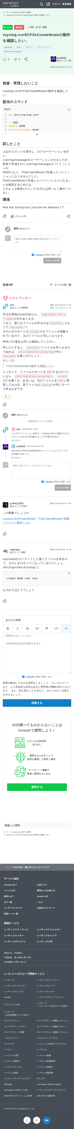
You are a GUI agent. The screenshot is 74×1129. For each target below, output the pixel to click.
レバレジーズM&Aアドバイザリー (52, 1044)
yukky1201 (17, 503)
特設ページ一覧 (11, 914)
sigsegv (15, 549)
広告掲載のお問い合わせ (15, 962)
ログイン (56, 4)
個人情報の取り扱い (23, 957)
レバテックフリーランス (16, 929)
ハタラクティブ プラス (47, 1038)
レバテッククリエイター (49, 929)
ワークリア (9, 1044)
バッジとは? (9, 890)
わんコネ (41, 1078)
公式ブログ (42, 885)
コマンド (29, 47)
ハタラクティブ (11, 1038)
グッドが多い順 (62, 284)
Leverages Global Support (49, 1084)
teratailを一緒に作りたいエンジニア (31, 867)
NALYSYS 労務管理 (46, 1096)
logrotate (8, 47)
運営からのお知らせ (46, 890)
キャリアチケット (12, 1021)
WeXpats (8, 1084)
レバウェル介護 (11, 1055)
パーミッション (43, 47)
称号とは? (9, 896)
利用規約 (18, 953)
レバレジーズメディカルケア (17, 1078)
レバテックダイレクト (15, 941)
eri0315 (61, 58)
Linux (19, 47)
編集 (60, 308)
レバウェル (42, 1049)
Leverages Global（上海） (16, 1090)
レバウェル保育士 (12, 1061)
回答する (37, 702)
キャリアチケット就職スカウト (51, 1026)
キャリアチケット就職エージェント (53, 1021)
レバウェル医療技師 (46, 1061)
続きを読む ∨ (16, 440)
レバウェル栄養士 (45, 1067)
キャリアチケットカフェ (15, 1026)
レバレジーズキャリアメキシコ (51, 1090)
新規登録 (66, 4)
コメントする (52, 260)
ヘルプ (40, 902)
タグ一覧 (8, 902)
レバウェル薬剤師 (45, 1073)
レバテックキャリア (47, 935)
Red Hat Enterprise (13, 51)
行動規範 (39, 255)
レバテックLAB (45, 941)
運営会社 (8, 953)
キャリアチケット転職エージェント (53, 1032)
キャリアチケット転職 (14, 1032)
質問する (37, 787)
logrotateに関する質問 (21, 12)
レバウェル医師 (11, 1073)
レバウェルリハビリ (13, 1067)
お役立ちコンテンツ (46, 908)
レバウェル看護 (44, 1055)
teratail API (42, 896)
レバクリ (8, 1049)
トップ (5, 12)
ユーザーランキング (13, 908)
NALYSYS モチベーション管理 (18, 1096)
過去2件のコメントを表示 (41, 421)
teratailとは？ (10, 885)
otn (12, 305)
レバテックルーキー (14, 935)
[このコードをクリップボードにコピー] (69, 110)
